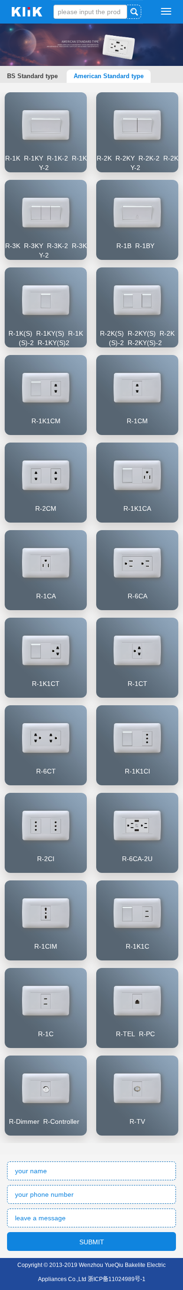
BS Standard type (32, 76)
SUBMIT (91, 1242)
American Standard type (109, 76)
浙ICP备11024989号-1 (116, 1279)
